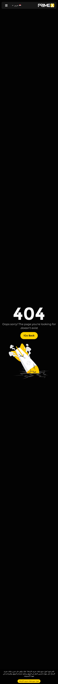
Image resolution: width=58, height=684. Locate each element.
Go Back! (29, 335)
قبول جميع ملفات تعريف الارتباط (29, 681)
